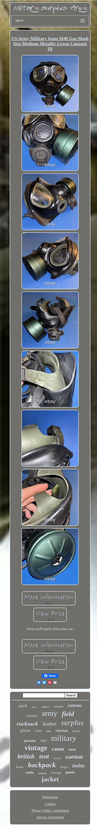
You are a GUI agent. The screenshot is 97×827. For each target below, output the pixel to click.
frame (19, 767)
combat (74, 757)
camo (58, 749)
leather (50, 724)
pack (23, 705)
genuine (30, 741)
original (58, 706)
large (64, 767)
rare (72, 749)
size (43, 740)
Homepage (50, 797)
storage (56, 772)
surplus (72, 723)
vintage (36, 748)
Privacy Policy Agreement (50, 810)
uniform (45, 707)
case (48, 731)
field (68, 713)
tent (44, 756)
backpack (42, 765)
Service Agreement (50, 817)
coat (38, 730)
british (26, 756)
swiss (78, 765)
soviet (57, 758)
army (49, 713)
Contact (50, 804)
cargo (34, 707)
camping (31, 715)
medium (42, 773)
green (25, 730)
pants (70, 772)
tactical (76, 731)
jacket (50, 779)
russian (61, 730)
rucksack (27, 724)
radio (29, 772)
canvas (74, 705)
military (63, 738)
